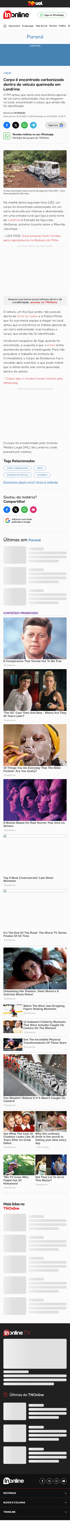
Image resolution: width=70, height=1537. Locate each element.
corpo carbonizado (17, 468)
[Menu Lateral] (4, 26)
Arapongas (27, 25)
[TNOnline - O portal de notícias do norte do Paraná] (16, 15)
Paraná (53, 25)
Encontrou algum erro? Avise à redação (30, 482)
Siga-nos (53, 125)
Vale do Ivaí (41, 25)
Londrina (14, 220)
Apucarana (14, 25)
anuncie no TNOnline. (44, 302)
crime (51, 345)
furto (20, 316)
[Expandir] (66, 1512)
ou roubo (31, 316)
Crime (40, 468)
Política (62, 25)
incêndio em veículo (18, 475)
